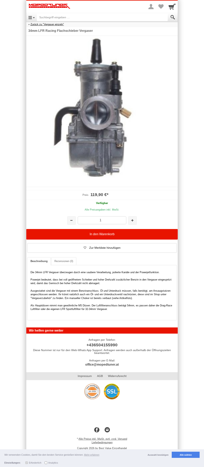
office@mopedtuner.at (102, 364)
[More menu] (151, 6)
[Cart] (172, 6)
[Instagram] (107, 430)
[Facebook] (97, 430)
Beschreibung (39, 261)
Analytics (53, 462)
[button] (102, 248)
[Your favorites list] (161, 6)
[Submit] (173, 17)
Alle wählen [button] (186, 455)
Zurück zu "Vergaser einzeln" (47, 24)
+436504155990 (102, 345)
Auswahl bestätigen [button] (158, 455)
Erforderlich (35, 462)
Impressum (85, 376)
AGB (100, 376)
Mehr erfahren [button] (91, 454)
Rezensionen (63, 261)
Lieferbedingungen (102, 442)
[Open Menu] (31, 17)
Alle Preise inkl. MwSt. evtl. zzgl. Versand (102, 438)
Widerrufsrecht (117, 376)
